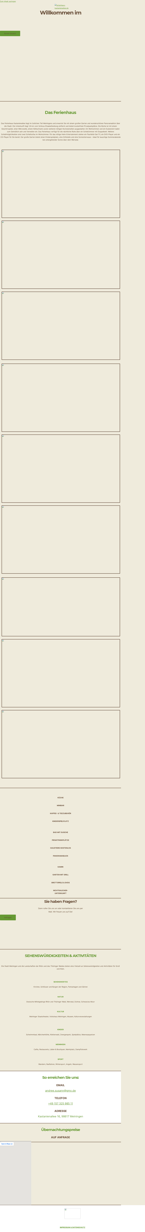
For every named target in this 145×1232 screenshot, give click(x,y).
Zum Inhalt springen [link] (8, 1)
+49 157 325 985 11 (60, 1103)
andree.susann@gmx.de (60, 1090)
